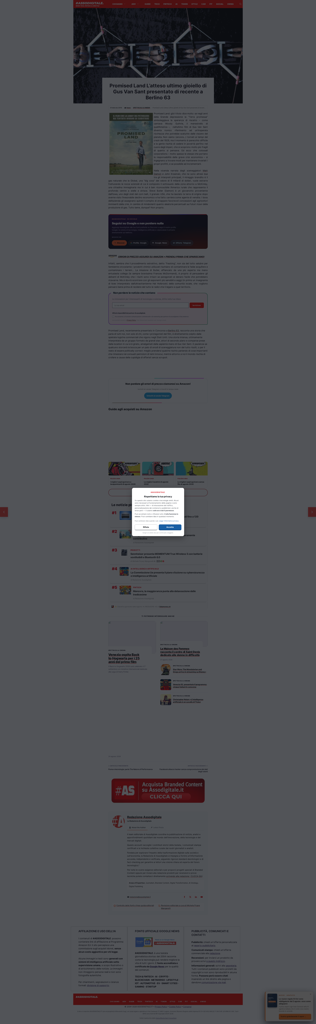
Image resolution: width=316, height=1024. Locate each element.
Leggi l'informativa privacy (169, 521)
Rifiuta (146, 527)
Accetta (170, 527)
